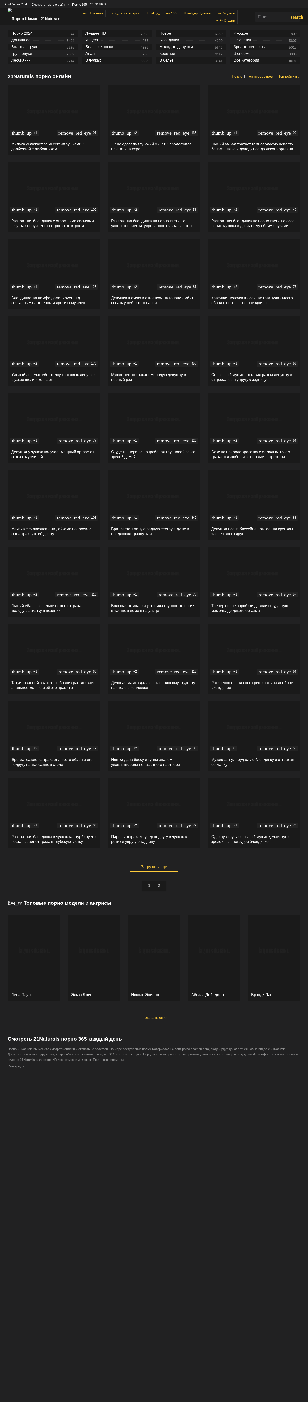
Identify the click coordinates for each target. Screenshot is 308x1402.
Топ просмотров (260, 76)
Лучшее (197, 13)
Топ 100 (162, 13)
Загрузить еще (154, 867)
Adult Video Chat (16, 4)
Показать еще (154, 1017)
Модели (226, 13)
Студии (224, 20)
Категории (125, 13)
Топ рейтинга (288, 76)
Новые (236, 76)
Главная (92, 13)
